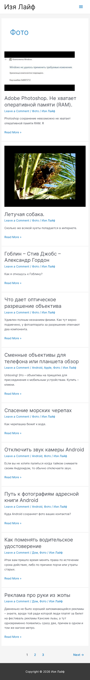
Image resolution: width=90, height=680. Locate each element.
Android (37, 367)
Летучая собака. (24, 214)
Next (78, 655)
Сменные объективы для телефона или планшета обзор (41, 358)
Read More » (12, 132)
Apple (47, 367)
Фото (35, 111)
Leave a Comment (16, 111)
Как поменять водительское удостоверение (38, 543)
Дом (35, 552)
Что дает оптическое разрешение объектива (32, 302)
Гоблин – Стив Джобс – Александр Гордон (32, 257)
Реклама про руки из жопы (37, 595)
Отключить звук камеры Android (44, 450)
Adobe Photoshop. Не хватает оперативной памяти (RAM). (40, 101)
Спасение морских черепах (38, 410)
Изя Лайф (19, 7)
